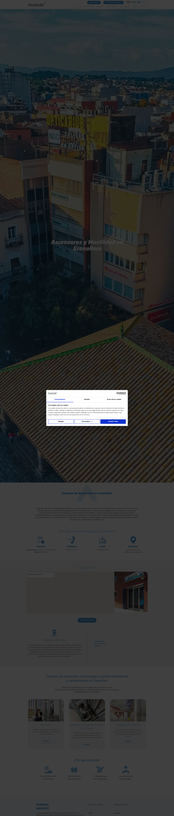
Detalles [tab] (87, 399)
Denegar (61, 421)
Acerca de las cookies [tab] (114, 399)
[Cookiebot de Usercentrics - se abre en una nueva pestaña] (118, 393)
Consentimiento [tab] (59, 399)
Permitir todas (113, 421)
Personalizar (86, 421)
